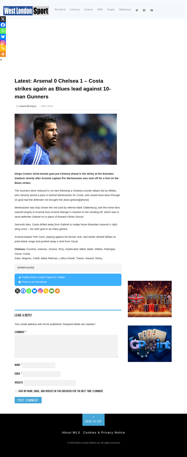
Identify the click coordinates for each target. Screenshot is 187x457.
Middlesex (125, 9)
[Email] (51, 290)
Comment (20, 332)
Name (18, 365)
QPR (100, 9)
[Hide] (1, 60)
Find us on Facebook (34, 281)
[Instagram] (40, 290)
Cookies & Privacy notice (104, 432)
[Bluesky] (34, 290)
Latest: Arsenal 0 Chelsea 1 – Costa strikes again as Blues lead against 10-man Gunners (63, 89)
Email (18, 373)
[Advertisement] (93, 47)
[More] (57, 290)
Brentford (60, 9)
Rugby (111, 9)
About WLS (71, 432)
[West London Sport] (26, 13)
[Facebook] (23, 290)
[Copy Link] (46, 290)
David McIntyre (28, 106)
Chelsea (75, 9)
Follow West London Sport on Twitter (43, 277)
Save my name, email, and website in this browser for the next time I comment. (61, 391)
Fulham (88, 9)
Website (19, 382)
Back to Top (93, 421)
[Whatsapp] (28, 290)
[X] (17, 290)
